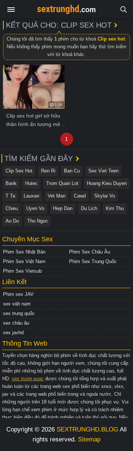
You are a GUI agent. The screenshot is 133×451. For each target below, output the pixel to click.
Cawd (80, 196)
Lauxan (31, 196)
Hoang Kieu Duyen (107, 183)
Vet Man (56, 196)
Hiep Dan (62, 208)
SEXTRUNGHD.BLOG (87, 429)
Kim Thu (115, 208)
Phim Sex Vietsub (22, 271)
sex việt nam (17, 304)
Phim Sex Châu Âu (89, 252)
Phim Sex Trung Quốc (93, 261)
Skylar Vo (104, 196)
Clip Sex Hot (19, 171)
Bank (11, 183)
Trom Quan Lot (62, 183)
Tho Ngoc (37, 221)
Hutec (31, 183)
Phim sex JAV (18, 294)
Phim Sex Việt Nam (24, 261)
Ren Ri (48, 171)
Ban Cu (72, 171)
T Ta (10, 196)
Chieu (12, 208)
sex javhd (13, 332)
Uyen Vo (35, 208)
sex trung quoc (28, 378)
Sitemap (89, 439)
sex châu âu (16, 323)
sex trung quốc (19, 313)
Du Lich (89, 208)
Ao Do (12, 221)
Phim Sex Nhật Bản (24, 252)
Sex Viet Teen (103, 171)
